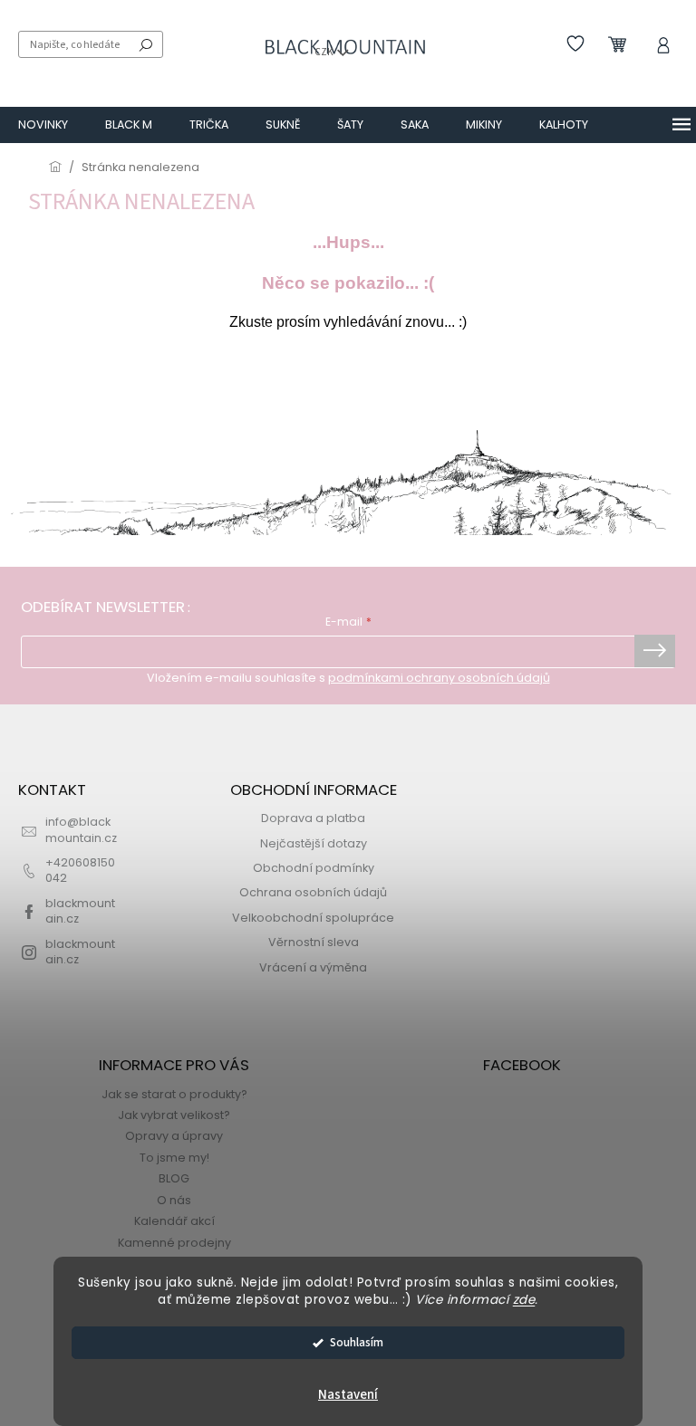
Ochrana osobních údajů (313, 892)
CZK (324, 52)
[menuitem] (43, 125)
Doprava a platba (313, 818)
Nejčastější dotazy (313, 843)
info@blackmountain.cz (81, 829)
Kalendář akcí (174, 1221)
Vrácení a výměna (313, 967)
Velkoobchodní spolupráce (313, 917)
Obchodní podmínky (313, 868)
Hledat (145, 44)
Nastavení (348, 1394)
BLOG (174, 1178)
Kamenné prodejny (174, 1242)
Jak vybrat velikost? (174, 1115)
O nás (174, 1200)
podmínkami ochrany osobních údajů (439, 677)
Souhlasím (356, 1342)
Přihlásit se (654, 651)
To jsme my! (174, 1157)
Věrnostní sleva (313, 942)
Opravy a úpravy (174, 1136)
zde (524, 1299)
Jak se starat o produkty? (174, 1094)
